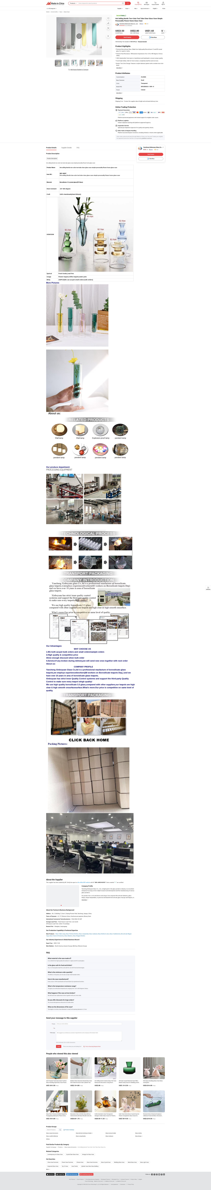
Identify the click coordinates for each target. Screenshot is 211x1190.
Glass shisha (138, 1133)
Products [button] (72, 3)
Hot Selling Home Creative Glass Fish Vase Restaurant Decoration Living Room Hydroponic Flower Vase (105, 1082)
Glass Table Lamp (60, 934)
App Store (50, 1174)
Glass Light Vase (144, 1162)
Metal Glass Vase (132, 1162)
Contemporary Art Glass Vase (55, 1154)
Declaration (122, 1184)
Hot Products (72, 1179)
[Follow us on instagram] (157, 1174)
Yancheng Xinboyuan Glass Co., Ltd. (128, 23)
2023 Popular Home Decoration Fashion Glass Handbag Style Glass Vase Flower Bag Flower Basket (56, 1082)
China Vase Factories (52, 1162)
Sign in (163, 4)
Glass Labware (93, 934)
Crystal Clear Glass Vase (72, 1154)
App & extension (145, 8)
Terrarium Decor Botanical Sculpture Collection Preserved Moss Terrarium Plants (152, 1115)
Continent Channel (125, 1179)
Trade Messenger (72, 1174)
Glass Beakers (68, 936)
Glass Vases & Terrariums (57, 936)
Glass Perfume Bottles (72, 934)
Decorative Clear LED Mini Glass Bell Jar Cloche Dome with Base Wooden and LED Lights (80, 1115)
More (47, 1169)
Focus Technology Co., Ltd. (94, 1184)
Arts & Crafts (54, 12)
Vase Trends (74, 1166)
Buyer (127, 8)
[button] (123, 3)
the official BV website (84, 882)
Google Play (60, 1174)
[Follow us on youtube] (159, 1174)
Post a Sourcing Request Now (92, 1046)
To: (54, 1028)
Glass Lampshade (84, 934)
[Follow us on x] (154, 1174)
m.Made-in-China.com (109, 1181)
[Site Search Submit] (128, 3)
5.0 (145, 149)
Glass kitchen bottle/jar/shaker (84, 1133)
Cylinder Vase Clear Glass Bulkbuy (89, 1166)
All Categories (51, 8)
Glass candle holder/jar (52, 1136)
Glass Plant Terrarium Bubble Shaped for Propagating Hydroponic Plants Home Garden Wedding (56, 1115)
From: (53, 1024)
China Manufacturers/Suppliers (92, 1179)
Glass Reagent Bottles (79, 936)
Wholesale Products (105, 1179)
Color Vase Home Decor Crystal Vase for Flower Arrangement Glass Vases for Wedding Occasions (129, 1115)
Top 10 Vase (65, 1166)
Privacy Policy (131, 1184)
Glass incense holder (111, 1133)
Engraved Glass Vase (52, 1166)
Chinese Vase (79, 1162)
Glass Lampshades (81, 1136)
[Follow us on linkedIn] (164, 1174)
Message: (52, 1032)
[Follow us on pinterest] (161, 1174)
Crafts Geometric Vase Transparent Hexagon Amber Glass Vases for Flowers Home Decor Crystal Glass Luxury (105, 1115)
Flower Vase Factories (67, 1162)
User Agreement (114, 1184)
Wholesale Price (115, 1179)
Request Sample (142, 41)
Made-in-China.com (98, 1181)
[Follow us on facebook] (152, 1174)
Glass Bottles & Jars (103, 934)
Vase (60, 12)
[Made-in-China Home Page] (55, 3)
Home (47, 12)
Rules (163, 8)
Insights (140, 1179)
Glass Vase (66, 12)
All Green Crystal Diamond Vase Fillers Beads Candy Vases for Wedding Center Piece (129, 1082)
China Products (80, 1179)
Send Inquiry (127, 37)
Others (48, 1139)
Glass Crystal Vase (106, 1162)
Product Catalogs (69, 1129)
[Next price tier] (164, 30)
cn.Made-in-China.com (121, 1181)
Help (135, 8)
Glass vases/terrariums (52, 1133)
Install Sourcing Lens (87, 1174)
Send (58, 1046)
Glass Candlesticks (115, 934)
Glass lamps (138, 1136)
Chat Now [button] (154, 37)
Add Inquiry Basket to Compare (79, 69)
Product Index (134, 1179)
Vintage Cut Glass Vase (88, 1154)
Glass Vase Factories (92, 1162)
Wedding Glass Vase (119, 1162)
